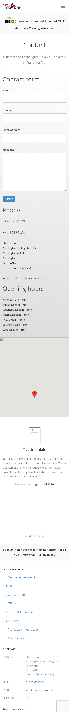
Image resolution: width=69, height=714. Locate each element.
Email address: (12, 130)
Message (8, 149)
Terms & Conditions (20, 612)
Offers (11, 603)
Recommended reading (22, 577)
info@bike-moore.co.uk (39, 690)
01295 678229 (14, 221)
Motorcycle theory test (22, 629)
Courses (13, 621)
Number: (8, 110)
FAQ (10, 586)
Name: (7, 90)
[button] (34, 394)
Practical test (16, 638)
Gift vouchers (16, 595)
